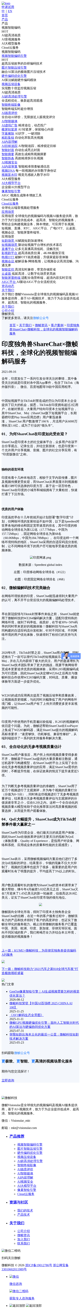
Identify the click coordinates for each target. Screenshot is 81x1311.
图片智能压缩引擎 (29, 1148)
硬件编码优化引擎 (29, 1152)
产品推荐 (16, 1136)
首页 (12, 325)
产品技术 (23, 1214)
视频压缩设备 (26, 1157)
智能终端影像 (26, 1165)
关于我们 (25, 325)
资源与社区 (18, 1202)
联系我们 (23, 1243)
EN (10, 11)
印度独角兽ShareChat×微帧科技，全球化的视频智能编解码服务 (44, 329)
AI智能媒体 (25, 1173)
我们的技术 (25, 1210)
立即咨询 (8, 1080)
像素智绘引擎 (26, 1190)
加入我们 (23, 1239)
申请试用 (8, 7)
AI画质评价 (25, 1169)
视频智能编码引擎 (29, 1144)
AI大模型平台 (26, 1185)
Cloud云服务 (25, 1194)
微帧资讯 (41, 325)
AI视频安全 (25, 1181)
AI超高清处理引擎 (30, 1161)
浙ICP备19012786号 (38, 1265)
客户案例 (57, 325)
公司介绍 (23, 1231)
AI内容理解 (25, 1177)
